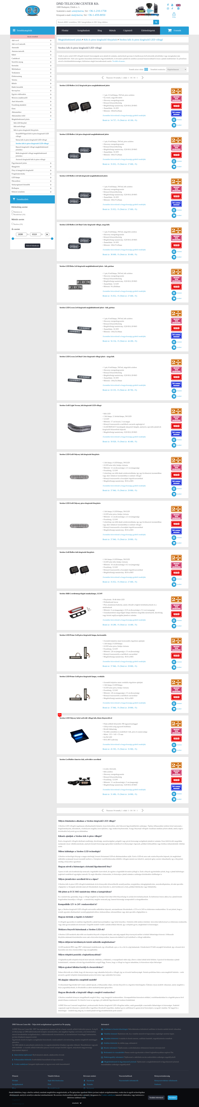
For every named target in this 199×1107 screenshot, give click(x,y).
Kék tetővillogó (19, 126)
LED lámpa (16, 177)
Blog (100, 30)
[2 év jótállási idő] (176, 89)
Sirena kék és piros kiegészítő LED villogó (31, 140)
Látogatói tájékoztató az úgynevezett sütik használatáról (41, 1064)
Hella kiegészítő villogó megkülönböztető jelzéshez (31, 154)
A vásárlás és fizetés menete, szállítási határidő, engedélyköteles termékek (138, 1038)
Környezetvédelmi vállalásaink (165, 1081)
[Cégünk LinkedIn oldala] (178, 9)
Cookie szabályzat (108, 1095)
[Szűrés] (46, 234)
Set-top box (16, 91)
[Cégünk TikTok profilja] (172, 9)
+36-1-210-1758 (97, 10)
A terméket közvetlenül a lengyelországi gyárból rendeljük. (124, 115)
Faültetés (157, 1084)
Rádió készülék (17, 87)
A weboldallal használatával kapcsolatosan (37, 1060)
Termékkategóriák (24, 30)
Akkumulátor (16, 112)
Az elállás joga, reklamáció (120, 1043)
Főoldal (65, 30)
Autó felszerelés (17, 101)
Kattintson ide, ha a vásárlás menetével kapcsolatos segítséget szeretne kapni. (139, 1034)
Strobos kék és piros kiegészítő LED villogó (32, 143)
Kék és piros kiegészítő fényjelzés (26, 130)
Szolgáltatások (83, 30)
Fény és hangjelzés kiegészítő (22, 170)
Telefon (14, 80)
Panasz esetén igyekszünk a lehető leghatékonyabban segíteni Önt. (139, 1052)
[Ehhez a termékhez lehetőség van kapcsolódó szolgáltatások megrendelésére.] (176, 96)
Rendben (172, 1098)
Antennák (15, 48)
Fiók (49, 1084)
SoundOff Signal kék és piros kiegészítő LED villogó (32, 135)
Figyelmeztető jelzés (19, 163)
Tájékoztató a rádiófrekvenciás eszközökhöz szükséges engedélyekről (139, 1057)
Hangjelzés (16, 167)
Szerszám (15, 66)
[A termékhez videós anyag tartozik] (176, 104)
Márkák (112, 30)
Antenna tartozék (18, 51)
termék (177, 30)
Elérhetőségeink (148, 30)
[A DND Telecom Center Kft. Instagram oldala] (168, 9)
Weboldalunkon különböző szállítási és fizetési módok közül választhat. (142, 1029)
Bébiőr (14, 83)
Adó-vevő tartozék (18, 44)
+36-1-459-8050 (96, 14)
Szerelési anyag (17, 62)
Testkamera (16, 73)
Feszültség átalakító (19, 105)
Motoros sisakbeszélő (19, 98)
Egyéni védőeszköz (19, 94)
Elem (13, 109)
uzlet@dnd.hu (78, 11)
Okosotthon (16, 181)
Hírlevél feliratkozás (32, 246)
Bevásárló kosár (53, 1088)
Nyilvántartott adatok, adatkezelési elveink (38, 1055)
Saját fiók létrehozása (55, 1081)
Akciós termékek (32, 37)
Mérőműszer (16, 69)
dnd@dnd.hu (77, 15)
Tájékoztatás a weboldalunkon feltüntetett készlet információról (134, 1048)
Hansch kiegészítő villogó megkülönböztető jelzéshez (32, 148)
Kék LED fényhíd (20, 123)
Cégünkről (127, 30)
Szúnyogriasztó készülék (21, 185)
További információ (156, 1098)
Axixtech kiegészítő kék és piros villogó (30, 159)
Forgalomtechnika (18, 174)
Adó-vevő (15, 40)
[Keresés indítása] (156, 22)
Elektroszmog (17, 76)
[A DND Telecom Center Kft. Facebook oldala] (168, 5)
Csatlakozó (16, 58)
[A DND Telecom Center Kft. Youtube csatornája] (172, 5)
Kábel (14, 55)
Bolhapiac (15, 188)
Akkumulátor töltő (18, 116)
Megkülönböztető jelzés (21, 119)
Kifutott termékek (18, 192)
